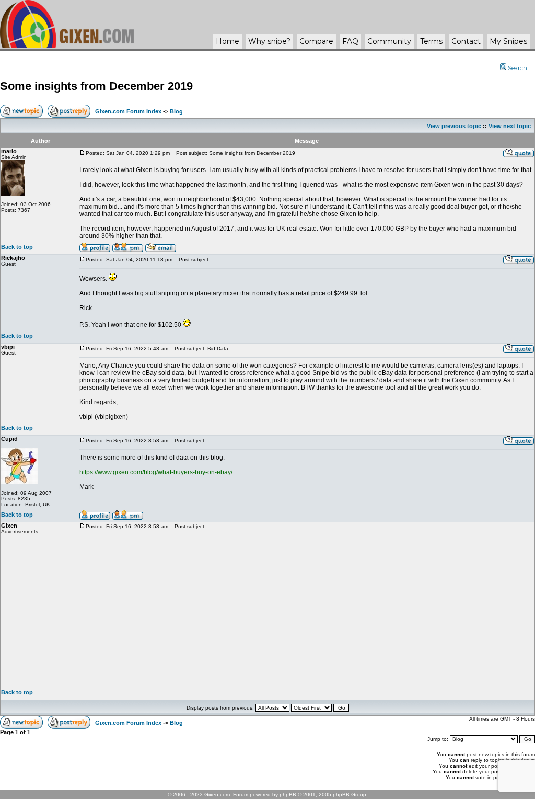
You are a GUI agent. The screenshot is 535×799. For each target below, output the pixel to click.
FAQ (350, 41)
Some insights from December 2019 (96, 86)
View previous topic (454, 126)
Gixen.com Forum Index (128, 111)
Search (517, 68)
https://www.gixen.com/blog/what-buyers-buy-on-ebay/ (155, 472)
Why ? (269, 41)
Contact (466, 41)
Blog (176, 111)
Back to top (17, 247)
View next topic (510, 126)
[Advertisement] (306, 612)
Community (389, 41)
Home (227, 41)
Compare (316, 41)
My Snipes (508, 41)
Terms (431, 41)
